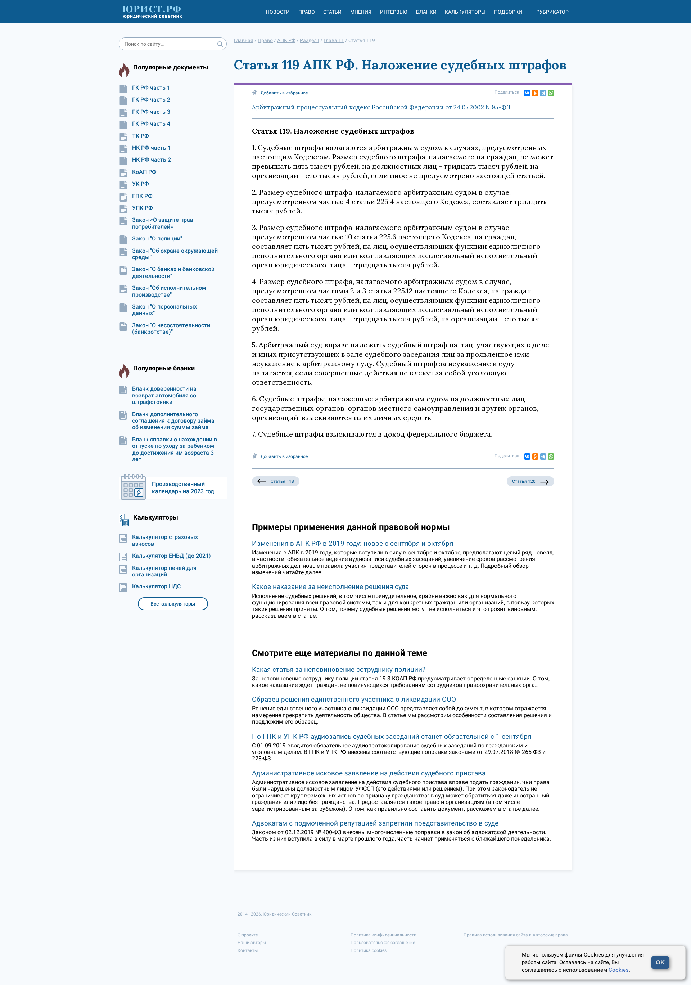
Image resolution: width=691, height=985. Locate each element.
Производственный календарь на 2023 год (183, 488)
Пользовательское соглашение (383, 942)
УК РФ (140, 184)
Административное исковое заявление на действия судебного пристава (368, 773)
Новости (278, 12)
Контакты (248, 950)
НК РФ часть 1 (151, 148)
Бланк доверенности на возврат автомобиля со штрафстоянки (164, 395)
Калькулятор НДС (156, 586)
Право (306, 12)
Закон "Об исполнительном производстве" (169, 291)
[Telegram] (543, 93)
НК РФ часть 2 (151, 160)
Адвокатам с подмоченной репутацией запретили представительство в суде (375, 823)
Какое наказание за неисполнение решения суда (330, 587)
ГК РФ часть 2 (151, 99)
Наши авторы (252, 942)
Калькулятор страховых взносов (165, 540)
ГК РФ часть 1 (151, 88)
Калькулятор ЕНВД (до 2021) (171, 556)
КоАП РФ (144, 172)
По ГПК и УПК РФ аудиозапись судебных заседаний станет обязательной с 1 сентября (391, 736)
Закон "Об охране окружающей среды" (175, 254)
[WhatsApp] (551, 93)
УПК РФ (142, 208)
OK (660, 962)
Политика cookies (369, 950)
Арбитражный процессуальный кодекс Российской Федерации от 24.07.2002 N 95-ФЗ (381, 107)
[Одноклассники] (535, 93)
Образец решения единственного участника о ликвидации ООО (354, 699)
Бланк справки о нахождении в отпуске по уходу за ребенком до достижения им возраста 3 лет (174, 449)
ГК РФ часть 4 (151, 124)
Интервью (393, 12)
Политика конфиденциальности (383, 934)
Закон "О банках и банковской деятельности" (173, 272)
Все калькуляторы (172, 604)
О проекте (248, 934)
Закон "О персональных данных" (164, 309)
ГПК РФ (142, 196)
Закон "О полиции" (157, 238)
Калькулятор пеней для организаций (164, 571)
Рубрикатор (552, 12)
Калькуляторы (465, 12)
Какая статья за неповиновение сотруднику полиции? (338, 669)
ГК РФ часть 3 (151, 112)
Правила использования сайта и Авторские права (516, 934)
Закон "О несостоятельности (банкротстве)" (171, 328)
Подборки (508, 12)
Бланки (426, 12)
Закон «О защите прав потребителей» (162, 223)
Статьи (332, 12)
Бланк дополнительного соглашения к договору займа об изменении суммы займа (173, 421)
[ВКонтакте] (527, 93)
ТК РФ (140, 136)
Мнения (360, 12)
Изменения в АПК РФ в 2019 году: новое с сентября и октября (352, 543)
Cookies (619, 970)
